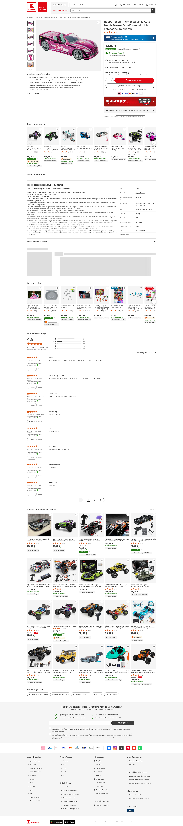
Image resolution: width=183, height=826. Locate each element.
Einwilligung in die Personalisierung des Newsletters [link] (64, 735)
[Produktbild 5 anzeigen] (30, 51)
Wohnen (32, 779)
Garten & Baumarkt (36, 768)
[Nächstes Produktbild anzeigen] (30, 70)
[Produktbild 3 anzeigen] (30, 37)
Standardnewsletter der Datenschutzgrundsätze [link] (63, 729)
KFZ (31, 793)
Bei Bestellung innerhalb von (122, 62)
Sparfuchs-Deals (35, 761)
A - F (64, 764)
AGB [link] (116, 822)
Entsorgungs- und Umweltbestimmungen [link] (132, 822)
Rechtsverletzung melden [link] (71, 809)
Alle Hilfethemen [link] (68, 787)
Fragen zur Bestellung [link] (70, 790)
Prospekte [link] (99, 764)
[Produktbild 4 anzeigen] (30, 44)
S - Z (64, 775)
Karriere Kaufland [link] (135, 795)
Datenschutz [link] (108, 822)
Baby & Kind (33, 775)
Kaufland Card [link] (100, 768)
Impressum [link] (89, 822)
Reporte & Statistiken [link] (136, 761)
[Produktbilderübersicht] (30, 45)
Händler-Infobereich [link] (102, 805)
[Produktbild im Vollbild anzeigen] (68, 45)
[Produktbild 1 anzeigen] (30, 23)
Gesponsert (30, 146)
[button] (130, 49)
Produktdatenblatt (52, 322)
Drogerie (32, 786)
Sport (31, 790)
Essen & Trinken (35, 797)
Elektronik (33, 764)
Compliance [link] (98, 822)
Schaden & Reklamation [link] (70, 801)
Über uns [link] (132, 764)
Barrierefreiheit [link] (151, 822)
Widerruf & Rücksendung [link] (71, 794)
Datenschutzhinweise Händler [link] (139, 780)
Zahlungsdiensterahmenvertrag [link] (139, 776)
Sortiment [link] (99, 772)
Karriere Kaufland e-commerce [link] (139, 798)
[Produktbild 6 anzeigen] (30, 57)
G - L (64, 768)
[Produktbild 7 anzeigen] (30, 64)
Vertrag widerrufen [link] (69, 798)
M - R (64, 772)
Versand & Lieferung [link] (69, 805)
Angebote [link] (99, 761)
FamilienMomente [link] (102, 790)
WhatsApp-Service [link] (102, 793)
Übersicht (66, 761)
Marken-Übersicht (35, 801)
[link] (78, 4)
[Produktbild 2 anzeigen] (30, 30)
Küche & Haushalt (35, 772)
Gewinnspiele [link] (100, 783)
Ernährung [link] (99, 786)
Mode (31, 783)
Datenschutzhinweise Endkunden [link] (140, 783)
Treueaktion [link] (100, 779)
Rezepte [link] (98, 775)
